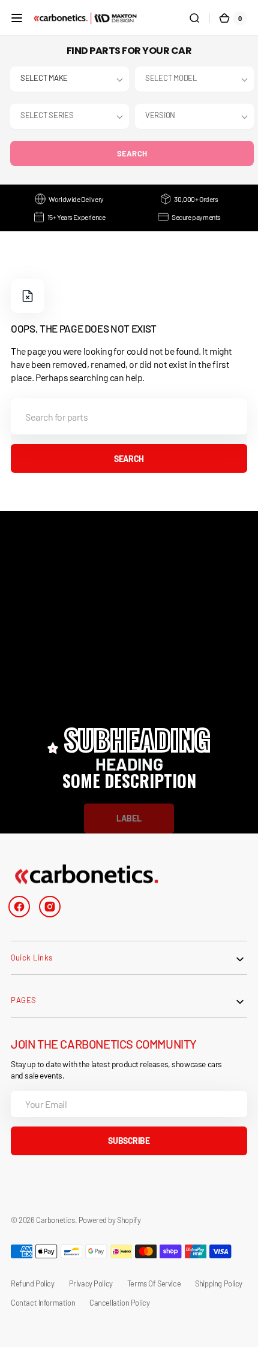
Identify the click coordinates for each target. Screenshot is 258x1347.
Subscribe (128, 1140)
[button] (17, 18)
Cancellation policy (119, 1302)
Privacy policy (91, 1283)
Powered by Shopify (110, 1220)
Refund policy (33, 1283)
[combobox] (129, 416)
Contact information (43, 1302)
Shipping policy (218, 1283)
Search (132, 153)
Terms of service (154, 1283)
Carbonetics (55, 1220)
